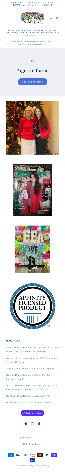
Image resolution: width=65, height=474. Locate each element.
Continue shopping (32, 81)
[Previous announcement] (5, 4)
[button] (6, 18)
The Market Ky (27, 466)
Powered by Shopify (41, 466)
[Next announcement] (59, 4)
